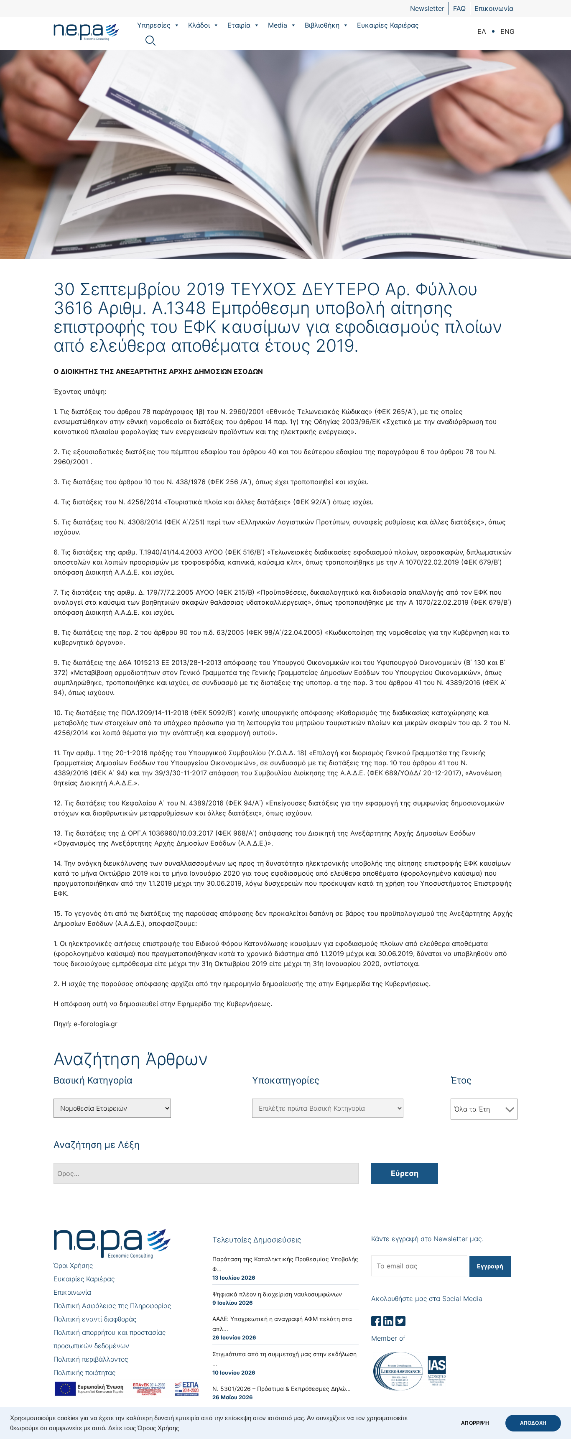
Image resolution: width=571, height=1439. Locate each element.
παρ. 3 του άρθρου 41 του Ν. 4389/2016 (416, 682)
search (150, 41)
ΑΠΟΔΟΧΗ (533, 1423)
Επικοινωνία (493, 8)
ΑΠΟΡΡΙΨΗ (475, 1423)
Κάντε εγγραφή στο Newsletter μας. (427, 1239)
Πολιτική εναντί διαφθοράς (95, 1319)
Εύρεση (404, 1173)
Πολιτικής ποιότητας (84, 1372)
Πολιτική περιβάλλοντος (91, 1359)
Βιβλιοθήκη (322, 25)
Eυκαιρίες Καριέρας (388, 25)
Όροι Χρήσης (73, 1265)
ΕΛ (481, 31)
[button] (176, 25)
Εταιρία (238, 25)
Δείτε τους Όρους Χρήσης (143, 1428)
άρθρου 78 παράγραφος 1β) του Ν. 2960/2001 (190, 411)
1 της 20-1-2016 (122, 753)
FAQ (459, 8)
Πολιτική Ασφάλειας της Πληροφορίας (112, 1305)
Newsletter (427, 8)
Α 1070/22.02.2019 (429, 562)
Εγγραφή (490, 1266)
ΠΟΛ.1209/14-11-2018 (155, 712)
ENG (507, 31)
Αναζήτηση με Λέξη (97, 1144)
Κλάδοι (199, 25)
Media (277, 25)
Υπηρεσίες (154, 25)
